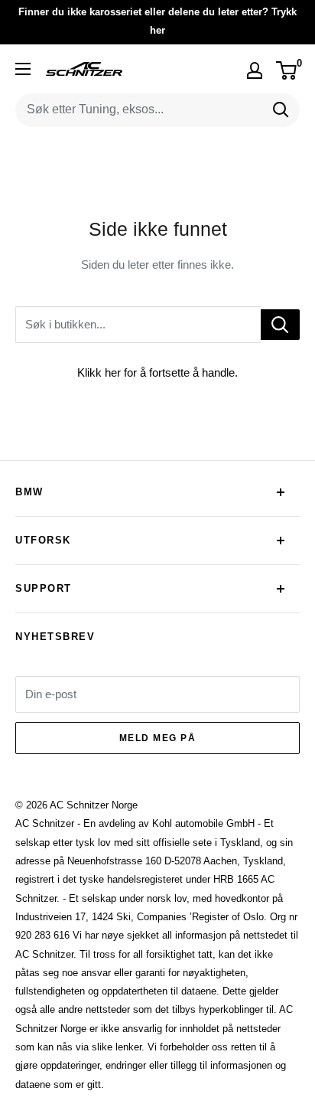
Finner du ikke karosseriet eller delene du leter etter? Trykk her (157, 21)
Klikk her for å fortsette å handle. (157, 372)
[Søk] (280, 110)
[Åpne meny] (23, 69)
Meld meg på (157, 738)
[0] (287, 70)
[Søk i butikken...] (280, 324)
